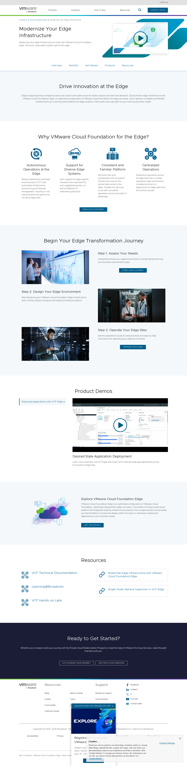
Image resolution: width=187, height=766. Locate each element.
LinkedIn (134, 689)
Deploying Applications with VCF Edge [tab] (42, 402)
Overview (57, 65)
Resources (125, 10)
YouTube (134, 699)
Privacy (60, 736)
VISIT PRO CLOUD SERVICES (111, 663)
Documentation (101, 699)
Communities (50, 705)
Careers (48, 699)
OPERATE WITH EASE (133, 347)
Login (162, 2)
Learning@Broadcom (48, 586)
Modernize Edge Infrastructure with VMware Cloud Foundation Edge (135, 575)
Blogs (47, 693)
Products (52, 10)
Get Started (91, 65)
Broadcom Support (103, 693)
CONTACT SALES (157, 10)
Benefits (73, 65)
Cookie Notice (95, 758)
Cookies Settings (167, 743)
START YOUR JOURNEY (133, 270)
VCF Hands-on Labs (47, 600)
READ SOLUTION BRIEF (93, 209)
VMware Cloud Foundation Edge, (47, 755)
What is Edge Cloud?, (71, 755)
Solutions (75, 10)
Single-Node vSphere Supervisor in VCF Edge (136, 589)
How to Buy (100, 10)
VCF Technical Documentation (54, 573)
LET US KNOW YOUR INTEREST (76, 663)
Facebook (134, 685)
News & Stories (76, 693)
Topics (72, 699)
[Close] (180, 738)
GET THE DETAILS (92, 525)
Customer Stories (52, 711)
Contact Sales (136, 704)
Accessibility (32, 736)
